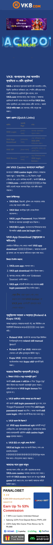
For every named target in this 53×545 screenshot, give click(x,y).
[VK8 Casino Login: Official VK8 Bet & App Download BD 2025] (26, 5)
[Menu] (4, 4)
